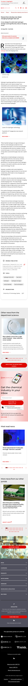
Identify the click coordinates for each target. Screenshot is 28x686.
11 (22, 358)
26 (12, 531)
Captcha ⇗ (20, 409)
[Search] (16, 8)
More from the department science (14, 365)
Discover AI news (14, 547)
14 (8, 529)
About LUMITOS (13, 667)
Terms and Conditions (16, 679)
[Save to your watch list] (23, 8)
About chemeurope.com (14, 670)
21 (19, 529)
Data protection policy (14, 681)
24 (9, 531)
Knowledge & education (8, 589)
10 (20, 358)
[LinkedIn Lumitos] (14, 658)
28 (15, 531)
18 (14, 529)
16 (11, 529)
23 (22, 529)
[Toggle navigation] (26, 8)
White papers (5, 578)
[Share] (18, 8)
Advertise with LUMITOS (13, 664)
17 (15, 360)
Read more (4, 417)
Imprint (6, 679)
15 (12, 360)
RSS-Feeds (4, 594)
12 (5, 529)
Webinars (3, 583)
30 (18, 531)
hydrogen (3, 50)
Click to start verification (13, 408)
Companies (4, 568)
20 (17, 529)
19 (18, 360)
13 (9, 360)
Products (3, 573)
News (2, 562)
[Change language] (21, 8)
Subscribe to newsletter (12, 402)
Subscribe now (14, 617)
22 (20, 529)
